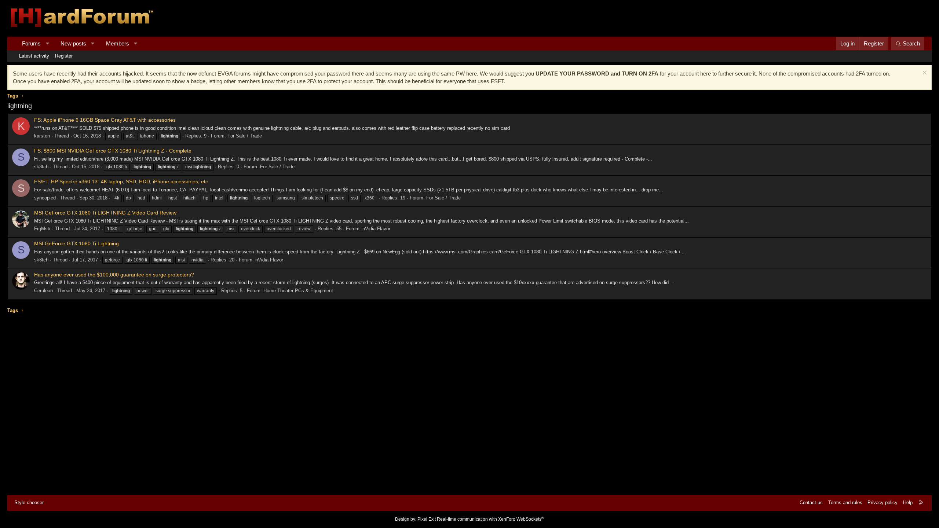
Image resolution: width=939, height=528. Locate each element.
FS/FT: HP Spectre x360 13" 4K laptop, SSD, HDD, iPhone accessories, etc (121, 181)
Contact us (811, 502)
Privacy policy (882, 502)
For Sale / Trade (244, 136)
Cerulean (43, 290)
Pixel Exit (426, 519)
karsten (42, 136)
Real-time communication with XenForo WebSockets (490, 519)
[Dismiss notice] (924, 73)
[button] (47, 43)
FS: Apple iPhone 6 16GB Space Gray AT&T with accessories (105, 120)
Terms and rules (845, 502)
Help (908, 502)
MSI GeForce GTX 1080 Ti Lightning (76, 243)
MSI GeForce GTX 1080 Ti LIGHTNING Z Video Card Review (105, 213)
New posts (73, 43)
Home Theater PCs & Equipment (298, 290)
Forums (31, 43)
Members (117, 43)
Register (64, 56)
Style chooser (29, 502)
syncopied (45, 198)
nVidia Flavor (376, 228)
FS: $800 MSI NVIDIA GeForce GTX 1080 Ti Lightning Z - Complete (112, 151)
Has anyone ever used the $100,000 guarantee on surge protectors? (114, 275)
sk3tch (41, 166)
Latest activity (34, 56)
